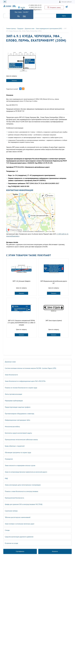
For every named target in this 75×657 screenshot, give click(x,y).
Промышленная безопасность (14, 498)
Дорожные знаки (10, 362)
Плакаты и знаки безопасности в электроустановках (21, 491)
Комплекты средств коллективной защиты (18, 433)
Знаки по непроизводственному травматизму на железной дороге (26, 472)
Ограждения (9, 459)
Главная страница (11, 28)
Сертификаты (20, 551)
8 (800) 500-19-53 (35, 7)
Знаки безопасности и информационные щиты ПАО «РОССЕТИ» (25, 381)
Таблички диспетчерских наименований (17, 517)
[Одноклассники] (23, 89)
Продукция (20, 28)
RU (5, 2)
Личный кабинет (67, 2)
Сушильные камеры (11, 511)
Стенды (7, 530)
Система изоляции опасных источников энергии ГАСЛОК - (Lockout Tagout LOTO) (30, 368)
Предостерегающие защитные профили (17, 407)
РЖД (6, 478)
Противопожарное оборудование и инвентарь (19, 414)
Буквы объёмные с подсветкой (14, 446)
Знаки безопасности (11, 375)
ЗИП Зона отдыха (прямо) (54, 320)
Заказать (14, 80)
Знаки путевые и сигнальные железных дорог (19, 524)
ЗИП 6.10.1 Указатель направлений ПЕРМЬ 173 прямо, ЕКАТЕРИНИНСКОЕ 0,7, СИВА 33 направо (21, 323)
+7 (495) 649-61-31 (62, 234)
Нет (24, 16)
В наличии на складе (11, 543)
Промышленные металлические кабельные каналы (21, 439)
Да (18, 16)
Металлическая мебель (12, 426)
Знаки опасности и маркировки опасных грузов (20, 465)
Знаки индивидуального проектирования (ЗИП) (49, 28)
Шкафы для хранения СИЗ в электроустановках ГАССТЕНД (23, 504)
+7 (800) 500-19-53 (35, 5)
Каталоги (55, 551)
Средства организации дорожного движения (19, 537)
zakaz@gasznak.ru (36, 10)
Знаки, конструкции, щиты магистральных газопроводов (23, 485)
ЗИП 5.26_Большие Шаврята (21, 281)
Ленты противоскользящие (13, 394)
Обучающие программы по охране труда (18, 452)
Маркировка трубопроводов (14, 401)
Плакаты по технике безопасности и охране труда (21, 388)
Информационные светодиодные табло (17, 420)
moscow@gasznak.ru (12, 236)
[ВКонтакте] (20, 89)
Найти (64, 16)
